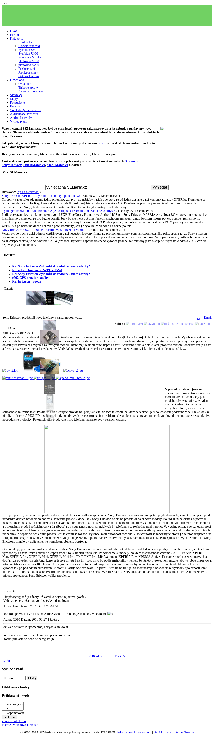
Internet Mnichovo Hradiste (20, 725)
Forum (14, 34)
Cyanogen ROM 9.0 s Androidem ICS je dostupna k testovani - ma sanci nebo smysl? (58, 211)
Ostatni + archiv (28, 76)
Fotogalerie (17, 102)
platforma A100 (28, 61)
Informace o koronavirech (134, 732)
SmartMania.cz (34, 165)
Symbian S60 (27, 50)
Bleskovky (25, 42)
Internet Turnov (183, 732)
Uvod (14, 31)
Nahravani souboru (31, 91)
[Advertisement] (107, 15)
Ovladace (24, 83)
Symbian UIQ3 (28, 53)
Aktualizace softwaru (24, 114)
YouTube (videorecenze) (26, 110)
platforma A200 (28, 65)
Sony (101, 143)
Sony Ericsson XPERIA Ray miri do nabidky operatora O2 (41, 196)
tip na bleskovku (28, 192)
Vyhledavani (18, 121)
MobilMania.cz (57, 165)
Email (207, 317)
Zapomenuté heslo (14, 721)
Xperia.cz (132, 161)
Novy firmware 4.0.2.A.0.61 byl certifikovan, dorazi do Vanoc (43, 229)
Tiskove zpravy (28, 87)
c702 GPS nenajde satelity (30, 277)
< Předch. (96, 656)
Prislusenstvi (26, 68)
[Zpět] (6, 660)
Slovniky (16, 95)
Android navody (21, 117)
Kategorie (16, 38)
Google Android (29, 46)
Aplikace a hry (28, 72)
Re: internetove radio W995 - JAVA (37, 270)
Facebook (16, 106)
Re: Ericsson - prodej (27, 281)
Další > (120, 656)
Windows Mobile (29, 57)
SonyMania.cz (12, 165)
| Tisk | (198, 317)
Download (17, 80)
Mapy (14, 99)
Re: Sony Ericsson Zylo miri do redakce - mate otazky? (51, 266)
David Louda (162, 732)
